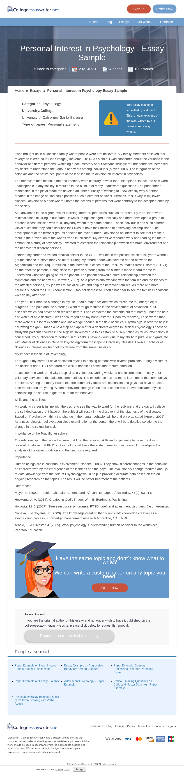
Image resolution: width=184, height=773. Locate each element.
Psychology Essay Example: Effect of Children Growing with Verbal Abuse (37, 700)
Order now (109, 588)
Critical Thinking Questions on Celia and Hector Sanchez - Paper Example (135, 684)
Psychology (52, 104)
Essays (124, 22)
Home (20, 91)
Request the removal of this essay (69, 635)
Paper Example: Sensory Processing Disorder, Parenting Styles (133, 669)
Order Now (164, 9)
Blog (108, 22)
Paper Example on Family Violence (37, 681)
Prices (93, 22)
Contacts (166, 22)
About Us (144, 726)
